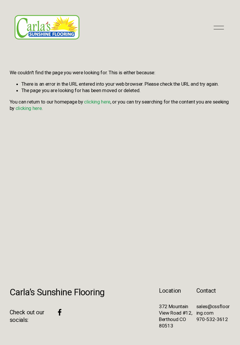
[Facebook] (59, 312)
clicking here (97, 102)
